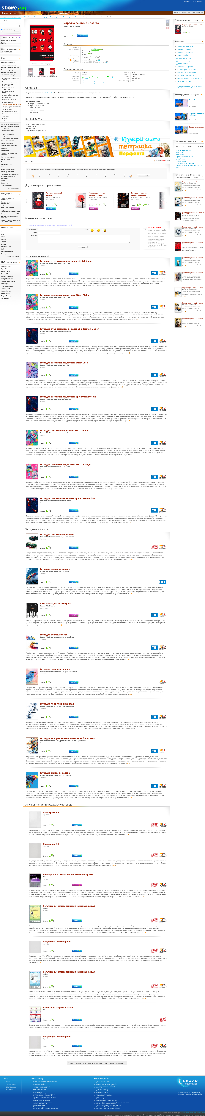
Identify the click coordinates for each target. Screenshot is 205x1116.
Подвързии (5, 116)
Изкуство (4, 148)
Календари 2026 (6, 164)
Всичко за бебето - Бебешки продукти (44, 1094)
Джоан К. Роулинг (7, 274)
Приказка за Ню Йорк (102, 1099)
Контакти (8, 1083)
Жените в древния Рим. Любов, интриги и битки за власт (112, 1102)
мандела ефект (180, 160)
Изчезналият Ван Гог (102, 1092)
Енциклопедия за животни (184, 156)
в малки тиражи (42, 1102)
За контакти (200, 1)
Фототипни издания (8, 157)
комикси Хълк (180, 154)
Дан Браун (4, 284)
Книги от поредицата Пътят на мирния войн (10, 221)
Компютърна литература (9, 65)
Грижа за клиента (189, 1)
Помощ (8, 1091)
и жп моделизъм (42, 1099)
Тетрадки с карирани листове (8, 92)
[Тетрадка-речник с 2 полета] (42, 42)
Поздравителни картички (10, 174)
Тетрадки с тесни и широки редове (10, 78)
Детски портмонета (183, 58)
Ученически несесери (184, 52)
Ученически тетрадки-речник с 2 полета (95, 83)
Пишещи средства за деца (186, 69)
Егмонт (3, 244)
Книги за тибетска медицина (7, 198)
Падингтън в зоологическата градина (107, 1083)
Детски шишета (182, 64)
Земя (97, 1097)
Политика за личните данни (197, 1112)
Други (3, 180)
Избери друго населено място (98, 48)
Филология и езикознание (10, 124)
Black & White (86, 79)
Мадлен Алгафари (7, 276)
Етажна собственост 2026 (103, 1094)
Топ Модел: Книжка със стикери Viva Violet (108, 1108)
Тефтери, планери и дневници (8, 177)
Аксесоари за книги (7, 172)
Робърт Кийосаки (7, 279)
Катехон (4, 232)
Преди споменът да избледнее (196, 114)
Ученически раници (184, 49)
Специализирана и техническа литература (9, 131)
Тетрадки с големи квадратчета (8, 88)
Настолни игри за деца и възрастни (43, 1083)
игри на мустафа (181, 149)
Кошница (8, 1086)
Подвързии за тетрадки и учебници (189, 87)
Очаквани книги (6, 185)
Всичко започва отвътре (103, 1081)
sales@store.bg (196, 1092)
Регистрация (9, 1089)
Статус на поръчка (11, 1087)
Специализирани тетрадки (10, 114)
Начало (8, 1081)
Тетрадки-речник (55, 17)
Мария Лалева (6, 291)
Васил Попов (5, 293)
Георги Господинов (7, 296)
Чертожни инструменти (185, 75)
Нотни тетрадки (7, 109)
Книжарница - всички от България (45, 1081)
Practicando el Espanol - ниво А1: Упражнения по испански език (114, 1107)
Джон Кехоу (5, 298)
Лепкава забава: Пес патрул (104, 1095)
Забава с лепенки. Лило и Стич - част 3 (107, 1100)
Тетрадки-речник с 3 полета (12, 107)
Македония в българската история (106, 1103)
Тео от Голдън (194, 100)
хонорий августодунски (183, 151)
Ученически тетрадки (41, 17)
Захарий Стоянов (7, 251)
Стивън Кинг (5, 288)
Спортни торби (182, 55)
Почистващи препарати (39, 1084)
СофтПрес (4, 254)
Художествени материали (40, 1087)
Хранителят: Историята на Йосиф (105, 1086)
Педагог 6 (4, 242)
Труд (2, 234)
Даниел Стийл (6, 266)
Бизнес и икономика (8, 62)
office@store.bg (197, 1094)
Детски (37, 1092)
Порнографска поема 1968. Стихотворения (108, 1105)
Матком (3, 239)
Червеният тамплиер (102, 1089)
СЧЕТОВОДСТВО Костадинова (185, 163)
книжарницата (189, 141)
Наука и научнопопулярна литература (10, 127)
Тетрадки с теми (7, 97)
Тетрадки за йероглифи (9, 111)
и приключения (40, 1103)
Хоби (2, 167)
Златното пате (6, 246)
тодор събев (179, 152)
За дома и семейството (9, 146)
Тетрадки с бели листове (10, 95)
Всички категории (13, 188)
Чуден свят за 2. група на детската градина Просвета (10, 210)
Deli (2, 249)
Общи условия (185, 1112)
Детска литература (7, 70)
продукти (39, 1089)
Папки (178, 84)
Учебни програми (7, 121)
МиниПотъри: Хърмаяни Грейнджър (106, 1084)
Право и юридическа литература (8, 135)
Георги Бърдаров (7, 286)
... (139, 285)
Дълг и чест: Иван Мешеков (104, 1091)
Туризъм (4, 162)
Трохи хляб (99, 1087)
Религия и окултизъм (8, 141)
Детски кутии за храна (184, 61)
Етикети (4, 118)
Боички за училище (183, 81)
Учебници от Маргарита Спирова (9, 217)
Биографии (5, 151)
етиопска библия (181, 161)
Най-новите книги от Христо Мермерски (8, 206)
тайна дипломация (182, 158)
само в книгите (7, 32)
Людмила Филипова (8, 281)
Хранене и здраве (7, 143)
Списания (4, 183)
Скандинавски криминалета (6, 202)
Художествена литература (10, 67)
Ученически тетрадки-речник (92, 81)
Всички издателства (13, 256)
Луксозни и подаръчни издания (9, 153)
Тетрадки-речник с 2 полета (72, 17)
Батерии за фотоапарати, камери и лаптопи (45, 1108)
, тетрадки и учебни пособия (44, 1097)
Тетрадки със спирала (9, 100)
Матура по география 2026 (10, 214)
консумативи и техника (41, 1086)
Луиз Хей (4, 269)
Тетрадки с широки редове (10, 82)
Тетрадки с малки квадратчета (7, 84)
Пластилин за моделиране (186, 72)
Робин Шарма (5, 271)
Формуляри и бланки (8, 169)
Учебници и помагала (184, 46)
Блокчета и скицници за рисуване (189, 78)
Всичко (42, 1100)
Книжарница (9, 13)
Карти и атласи (6, 159)
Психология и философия (9, 138)
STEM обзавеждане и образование (42, 1095)
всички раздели (7, 29)
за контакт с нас (193, 1091)
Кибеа (3, 237)
